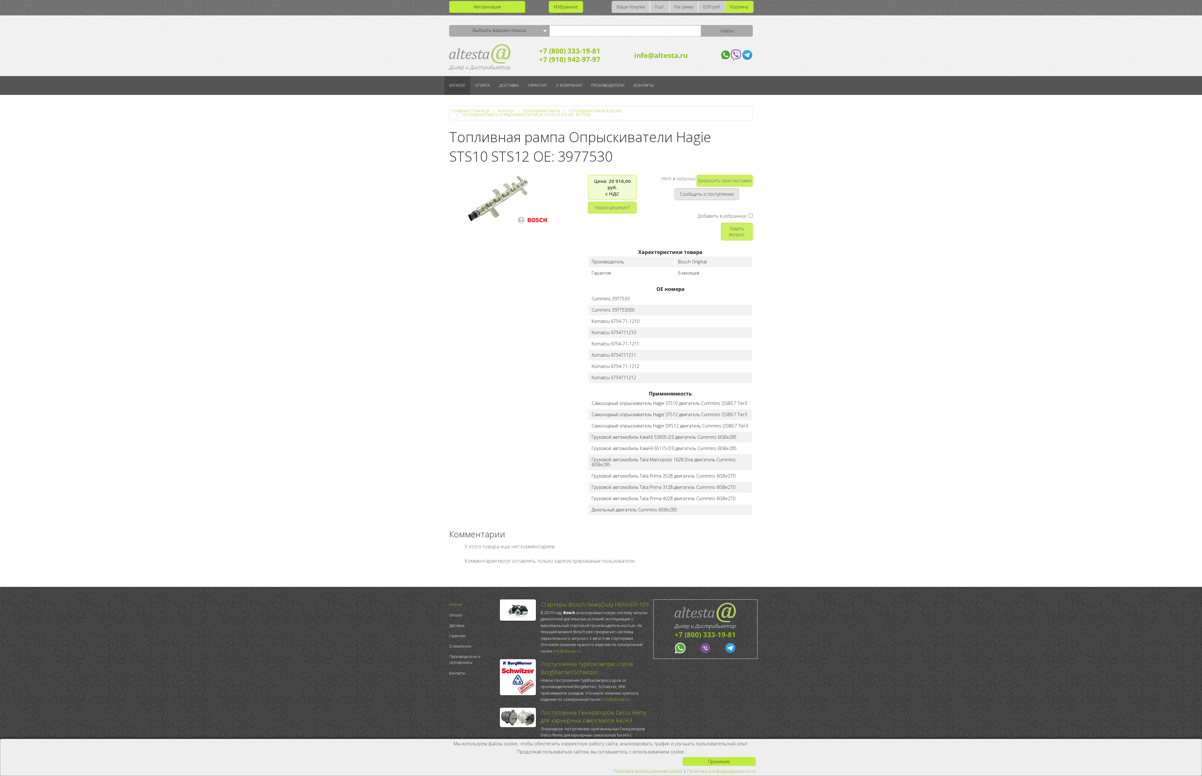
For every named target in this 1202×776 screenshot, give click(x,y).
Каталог (457, 85)
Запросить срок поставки (725, 181)
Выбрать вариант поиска (499, 30)
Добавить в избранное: (723, 216)
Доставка (508, 85)
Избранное (566, 7)
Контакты (644, 85)
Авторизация (487, 7)
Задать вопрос (737, 231)
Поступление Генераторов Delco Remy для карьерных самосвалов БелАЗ (593, 716)
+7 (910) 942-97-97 (569, 59)
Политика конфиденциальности (721, 771)
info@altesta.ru (661, 55)
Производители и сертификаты (464, 659)
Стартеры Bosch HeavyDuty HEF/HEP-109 (595, 604)
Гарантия (537, 85)
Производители (607, 85)
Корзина (739, 7)
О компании (569, 85)
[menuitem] (473, 604)
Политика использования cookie (647, 771)
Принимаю (719, 761)
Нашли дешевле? (612, 207)
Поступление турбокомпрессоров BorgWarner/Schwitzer (587, 667)
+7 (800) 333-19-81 (569, 50)
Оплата (482, 85)
